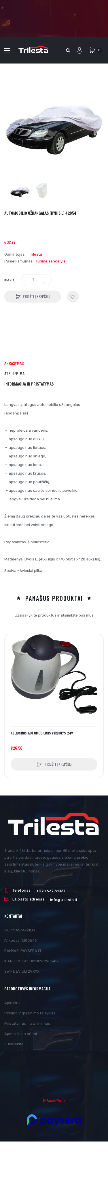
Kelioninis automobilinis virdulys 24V (42, 733)
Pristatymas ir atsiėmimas (27, 1023)
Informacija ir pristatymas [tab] (29, 384)
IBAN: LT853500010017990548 (31, 961)
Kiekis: (9, 280)
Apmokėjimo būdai (20, 1034)
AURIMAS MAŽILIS (19, 930)
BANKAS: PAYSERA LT (22, 951)
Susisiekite (14, 1044)
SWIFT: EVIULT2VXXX (21, 971)
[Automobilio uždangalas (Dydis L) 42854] (20, 192)
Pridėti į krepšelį (36, 296)
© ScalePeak (54, 1101)
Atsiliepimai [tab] (15, 373)
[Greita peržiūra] (12, 663)
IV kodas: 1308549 (20, 940)
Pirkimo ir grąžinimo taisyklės (29, 1013)
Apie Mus (12, 1003)
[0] (92, 50)
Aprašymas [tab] (14, 363)
